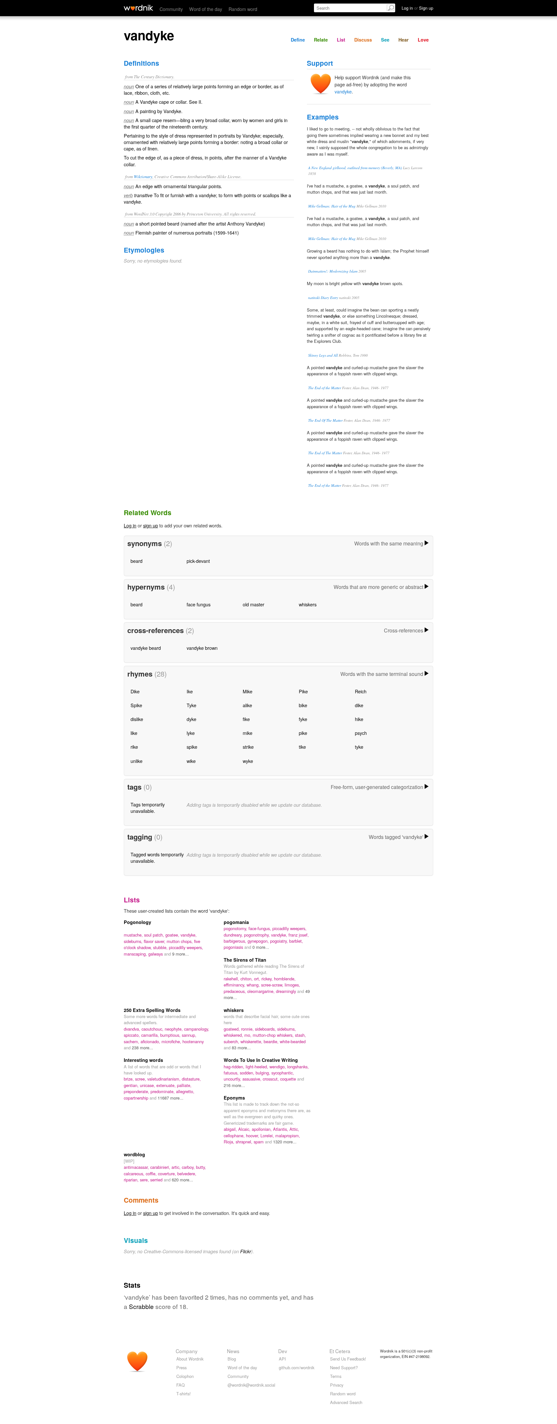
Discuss (363, 39)
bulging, (263, 1073)
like (134, 732)
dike (359, 705)
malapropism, (287, 1135)
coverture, (167, 1173)
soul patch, (154, 935)
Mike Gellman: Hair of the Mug (332, 206)
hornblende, (285, 979)
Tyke (191, 705)
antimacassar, (137, 1167)
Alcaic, (245, 1129)
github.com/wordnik (296, 1367)
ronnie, (248, 1029)
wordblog (134, 1154)
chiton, (247, 979)
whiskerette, (252, 1041)
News (233, 1350)
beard (136, 560)
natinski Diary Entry (323, 297)
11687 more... (170, 1098)
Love (423, 39)
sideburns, (134, 941)
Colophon (185, 1376)
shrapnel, (245, 1142)
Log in (130, 525)
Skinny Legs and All (323, 355)
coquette (288, 1079)
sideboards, (266, 1029)
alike (247, 705)
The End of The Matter (325, 452)
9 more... (180, 954)
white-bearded (293, 1041)
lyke (191, 732)
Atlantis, (281, 1129)
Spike (136, 705)
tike (302, 746)
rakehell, (232, 979)
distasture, (191, 1079)
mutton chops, (180, 941)
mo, (248, 1035)
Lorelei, (267, 1135)
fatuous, (232, 1073)
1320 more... (285, 1142)
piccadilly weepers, (186, 947)
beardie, (272, 1041)
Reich (360, 691)
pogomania (236, 922)
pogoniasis (234, 947)
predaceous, (235, 991)
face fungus (198, 604)
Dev (282, 1350)
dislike (137, 719)
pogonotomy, (236, 928)
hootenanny (193, 1041)
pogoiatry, (279, 941)
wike (191, 760)
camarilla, (150, 1035)
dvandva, (133, 1029)
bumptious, (171, 1035)
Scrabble (141, 1306)
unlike (136, 760)
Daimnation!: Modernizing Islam (332, 271)
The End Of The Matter (325, 420)
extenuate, (166, 1085)
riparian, (132, 1180)
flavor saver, (155, 941)
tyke (359, 746)
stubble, (161, 947)
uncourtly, (233, 1079)
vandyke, (189, 935)
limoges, (292, 985)
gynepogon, (259, 941)
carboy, (189, 1167)
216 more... (234, 1085)
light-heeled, (257, 1066)
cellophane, (235, 1135)
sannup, (189, 1035)
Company (187, 1350)
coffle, (152, 1173)
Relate (321, 39)
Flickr (245, 1251)
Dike (135, 691)
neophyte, (174, 1029)
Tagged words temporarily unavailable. (157, 857)
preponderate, (137, 1091)
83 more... (241, 1047)
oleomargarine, (261, 991)
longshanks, (298, 1066)
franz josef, (298, 935)
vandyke (343, 91)
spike (192, 746)
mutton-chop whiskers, (274, 1035)
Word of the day (205, 8)
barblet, (296, 941)
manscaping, (136, 954)
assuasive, (252, 1079)
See (385, 39)
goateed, (232, 1029)
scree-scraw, (273, 985)
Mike (247, 691)
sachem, (132, 1041)
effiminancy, (235, 985)
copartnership (137, 1098)
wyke (248, 760)
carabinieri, (160, 1167)
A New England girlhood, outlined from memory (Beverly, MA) (355, 167)
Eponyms (234, 1097)
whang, (254, 985)
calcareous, (135, 1173)
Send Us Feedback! (348, 1359)
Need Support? (344, 1367)
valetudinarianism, (164, 1079)
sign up (150, 525)
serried (157, 1180)
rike (134, 746)
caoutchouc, (153, 1029)
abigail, (231, 1129)
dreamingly (286, 991)
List (341, 39)
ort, (257, 979)
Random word (243, 8)
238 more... (142, 1047)
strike (248, 746)
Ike (190, 691)
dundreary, (234, 935)
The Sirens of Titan (245, 960)
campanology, (196, 1029)
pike (303, 732)
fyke (303, 719)
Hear (403, 39)
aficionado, (151, 1041)
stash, (300, 1035)
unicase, (148, 1085)
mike (247, 732)
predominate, (163, 1091)
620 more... (182, 1180)
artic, (176, 1167)
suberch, (232, 1041)
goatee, (173, 935)
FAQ (180, 1385)
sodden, (248, 1073)
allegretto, (185, 1091)
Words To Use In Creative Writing (261, 1060)
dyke (191, 719)
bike (303, 705)
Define (298, 39)
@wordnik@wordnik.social (251, 1385)
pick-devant (198, 560)
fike (246, 719)
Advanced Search (346, 1402)
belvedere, (186, 1173)
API (282, 1359)
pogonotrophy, (257, 935)
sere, (145, 1180)
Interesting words (143, 1060)
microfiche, (171, 1041)
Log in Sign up (417, 8)
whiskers (308, 604)
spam (259, 1142)
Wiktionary (143, 176)
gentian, (132, 1085)
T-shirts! (183, 1393)
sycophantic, (282, 1073)
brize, (129, 1079)
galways (156, 954)
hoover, (253, 1135)
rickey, (267, 979)
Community (171, 8)
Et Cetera (339, 1350)
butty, (201, 1167)
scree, (141, 1079)
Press (181, 1367)
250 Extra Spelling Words (152, 1010)
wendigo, (278, 1066)
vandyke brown (202, 647)
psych (361, 732)
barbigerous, (236, 941)
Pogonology (137, 922)
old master (253, 604)
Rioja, (230, 1142)
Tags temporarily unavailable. (148, 807)
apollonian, (262, 1129)
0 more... (260, 947)
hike (359, 719)
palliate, (184, 1085)
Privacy (336, 1385)
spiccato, (132, 1035)
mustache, (134, 935)
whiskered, (234, 1035)
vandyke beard (146, 647)
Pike (303, 691)
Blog (232, 1359)
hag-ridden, (235, 1066)
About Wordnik (189, 1359)
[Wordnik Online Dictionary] (138, 8)
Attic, (294, 1129)
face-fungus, (260, 928)
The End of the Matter (324, 387)
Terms (335, 1376)
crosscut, (271, 1079)
